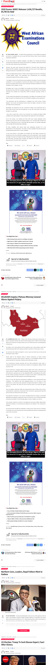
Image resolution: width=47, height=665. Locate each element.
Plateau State (40, 526)
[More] (14, 15)
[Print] (12, 15)
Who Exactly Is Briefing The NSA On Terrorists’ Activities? (20, 521)
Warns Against (9, 528)
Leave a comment (40, 285)
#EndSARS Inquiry (14, 526)
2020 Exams (13, 253)
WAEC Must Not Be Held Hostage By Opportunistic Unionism (20, 247)
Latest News (10, 6)
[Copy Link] (10, 15)
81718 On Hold (19, 253)
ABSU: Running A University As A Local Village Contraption (20, 239)
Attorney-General (21, 526)
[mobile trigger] (2, 1)
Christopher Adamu (30, 526)
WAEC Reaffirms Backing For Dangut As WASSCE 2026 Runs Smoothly (22, 245)
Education (4, 6)
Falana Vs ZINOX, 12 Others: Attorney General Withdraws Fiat (20, 518)
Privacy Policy (40, 263)
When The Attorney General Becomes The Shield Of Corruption (21, 516)
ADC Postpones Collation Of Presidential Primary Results (19, 243)
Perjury (35, 526)
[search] (42, 1)
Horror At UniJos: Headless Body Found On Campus (18, 511)
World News (11, 639)
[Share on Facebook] (6, 15)
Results (23, 253)
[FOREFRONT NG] (9, 1)
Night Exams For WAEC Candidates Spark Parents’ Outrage (20, 241)
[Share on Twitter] (8, 15)
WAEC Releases (29, 253)
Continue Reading (23, 630)
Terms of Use (20, 263)
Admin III (7, 18)
